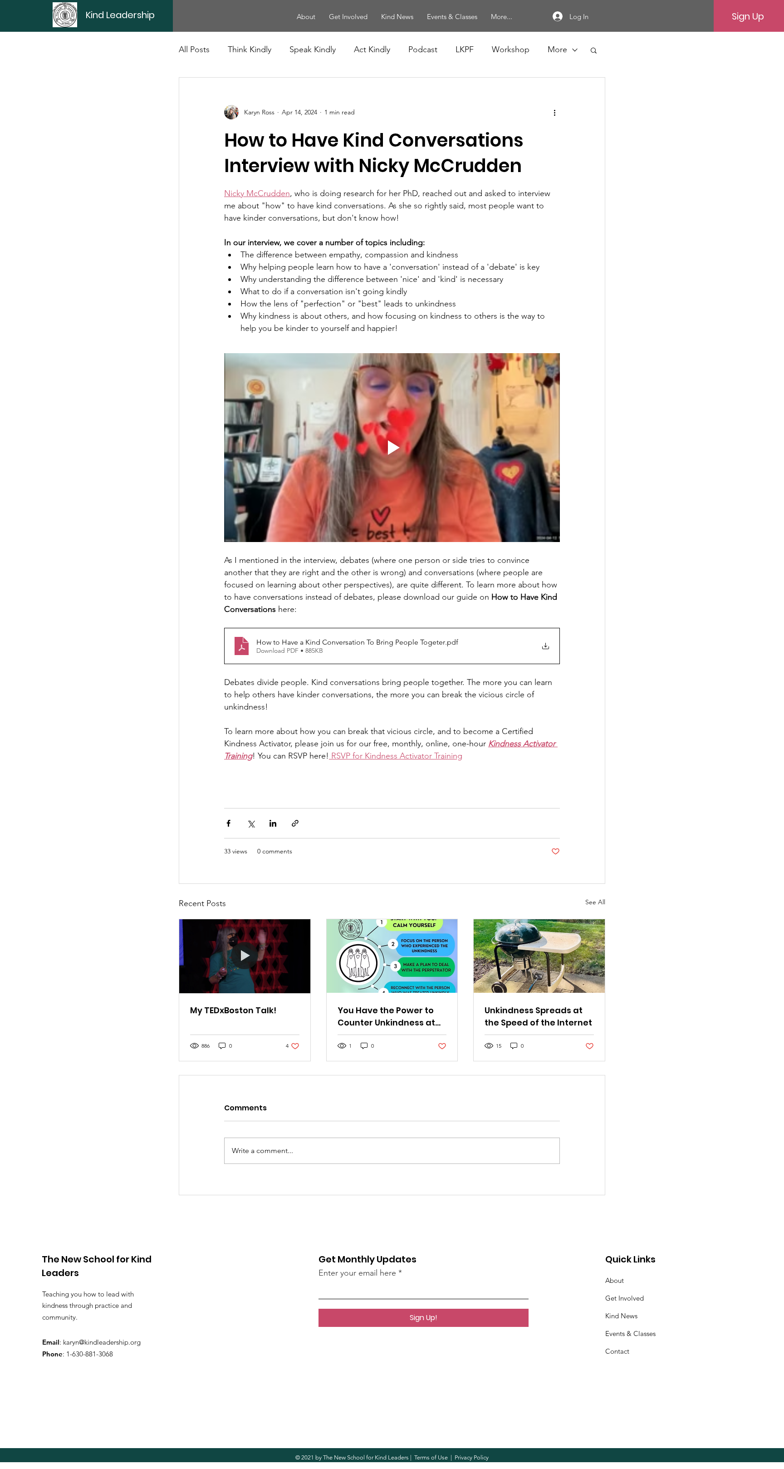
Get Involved (624, 1298)
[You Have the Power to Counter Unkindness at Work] (392, 956)
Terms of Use (431, 1457)
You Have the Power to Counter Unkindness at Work (386, 1017)
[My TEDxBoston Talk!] (244, 956)
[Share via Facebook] (228, 823)
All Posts (194, 49)
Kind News (621, 1315)
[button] (593, 50)
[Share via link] (295, 823)
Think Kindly (249, 49)
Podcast (422, 49)
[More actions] (554, 112)
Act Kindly (372, 49)
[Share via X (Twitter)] (250, 823)
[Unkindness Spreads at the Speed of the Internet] (539, 956)
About (614, 1280)
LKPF (465, 49)
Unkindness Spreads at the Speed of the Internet (538, 1016)
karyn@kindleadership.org (102, 1342)
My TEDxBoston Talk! (233, 1010)
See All (595, 902)
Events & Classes (630, 1333)
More (557, 49)
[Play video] (392, 447)
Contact (617, 1351)
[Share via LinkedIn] (273, 823)
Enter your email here (357, 1273)
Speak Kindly (312, 49)
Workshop (510, 49)
